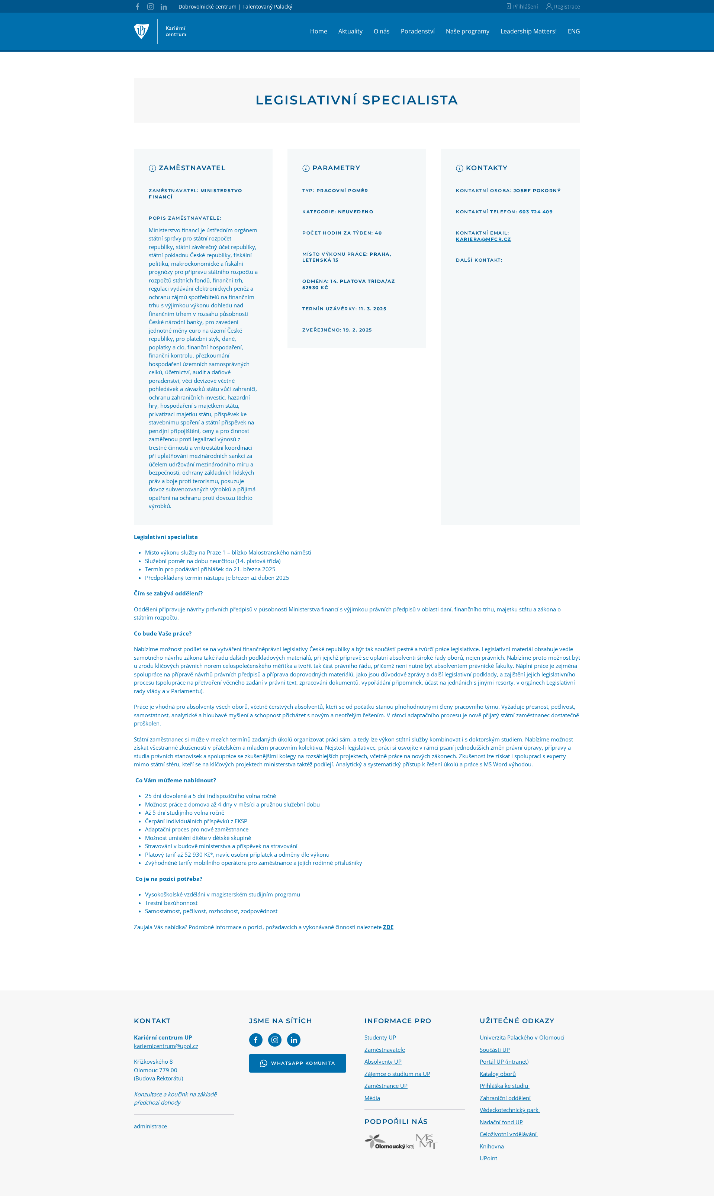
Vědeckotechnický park (510, 1109)
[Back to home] (160, 31)
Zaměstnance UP (386, 1085)
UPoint (488, 1158)
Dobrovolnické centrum (207, 6)
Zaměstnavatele (384, 1049)
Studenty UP (380, 1037)
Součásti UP (495, 1049)
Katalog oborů (498, 1073)
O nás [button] (382, 31)
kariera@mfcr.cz (483, 239)
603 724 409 (536, 211)
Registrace (567, 6)
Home (318, 31)
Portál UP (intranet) (504, 1061)
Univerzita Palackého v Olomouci (522, 1037)
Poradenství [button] (418, 31)
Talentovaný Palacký (267, 6)
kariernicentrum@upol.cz (166, 1046)
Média (372, 1098)
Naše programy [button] (467, 31)
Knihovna (492, 1146)
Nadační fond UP (501, 1122)
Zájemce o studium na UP (397, 1073)
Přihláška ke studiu (505, 1085)
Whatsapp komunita (303, 1063)
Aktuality (350, 31)
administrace (150, 1126)
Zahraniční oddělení (505, 1098)
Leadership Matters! (529, 31)
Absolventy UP (383, 1061)
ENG (574, 31)
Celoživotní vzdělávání (509, 1134)
